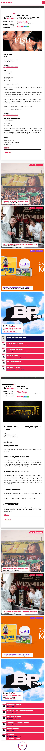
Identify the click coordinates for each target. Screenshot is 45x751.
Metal (42, 377)
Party (4, 7)
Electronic (36, 7)
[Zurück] (1, 7)
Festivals (32, 165)
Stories (32, 250)
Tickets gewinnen (10, 331)
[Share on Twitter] (26, 26)
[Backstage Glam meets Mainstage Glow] (22, 184)
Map (20, 26)
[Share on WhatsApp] (28, 26)
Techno (42, 7)
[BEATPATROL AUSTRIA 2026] (22, 313)
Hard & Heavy (23, 377)
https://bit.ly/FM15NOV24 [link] (11, 67)
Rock (39, 377)
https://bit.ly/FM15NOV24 (11, 115)
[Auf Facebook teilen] (24, 26)
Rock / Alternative (32, 377)
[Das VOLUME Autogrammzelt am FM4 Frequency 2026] (22, 227)
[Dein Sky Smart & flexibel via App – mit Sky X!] (22, 270)
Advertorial (39, 165)
